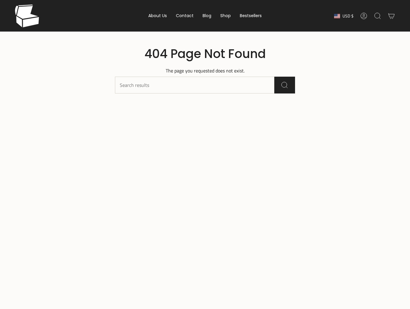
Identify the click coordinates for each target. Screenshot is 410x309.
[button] (157, 16)
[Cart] (391, 16)
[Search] (284, 85)
